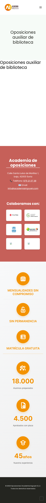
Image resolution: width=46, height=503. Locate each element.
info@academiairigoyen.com (23, 188)
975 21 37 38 (29, 180)
